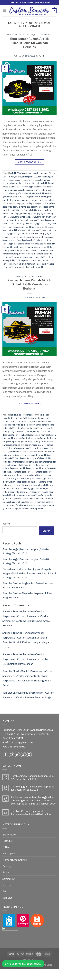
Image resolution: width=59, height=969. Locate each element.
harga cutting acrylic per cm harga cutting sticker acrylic (27, 441)
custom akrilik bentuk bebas (41, 424)
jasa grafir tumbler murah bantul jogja (31, 233)
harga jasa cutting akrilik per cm (30, 203)
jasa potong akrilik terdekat (26, 243)
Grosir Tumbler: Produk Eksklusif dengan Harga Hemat (25, 642)
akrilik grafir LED (29, 176)
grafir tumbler (43, 438)
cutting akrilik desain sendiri (40, 428)
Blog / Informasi (34, 276)
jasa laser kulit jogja (31, 240)
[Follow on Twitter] (17, 754)
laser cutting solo (17, 250)
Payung (6, 866)
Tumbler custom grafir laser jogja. (31, 263)
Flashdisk (7, 840)
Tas (4, 891)
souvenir (7, 884)
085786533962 (17, 746)
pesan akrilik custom (23, 257)
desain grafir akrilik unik (20, 193)
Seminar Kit (8, 878)
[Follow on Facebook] (5, 754)
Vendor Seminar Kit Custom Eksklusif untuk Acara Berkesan (26, 620)
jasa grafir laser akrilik (31, 230)
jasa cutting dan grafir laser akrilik (35, 458)
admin (42, 56)
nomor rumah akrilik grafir (31, 253)
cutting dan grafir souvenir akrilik (25, 190)
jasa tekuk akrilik (47, 243)
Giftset (6, 847)
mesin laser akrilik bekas (37, 250)
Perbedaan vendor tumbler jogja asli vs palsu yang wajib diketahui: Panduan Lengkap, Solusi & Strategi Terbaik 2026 (29, 573)
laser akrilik (44, 247)
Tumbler (7, 897)
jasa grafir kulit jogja (11, 230)
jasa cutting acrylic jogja (31, 213)
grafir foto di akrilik (37, 196)
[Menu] (4, 11)
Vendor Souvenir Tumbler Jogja (33, 697)
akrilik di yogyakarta (11, 176)
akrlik (10, 35)
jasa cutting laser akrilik (45, 461)
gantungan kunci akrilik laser (15, 196)
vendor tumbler (43, 35)
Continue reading (29, 162)
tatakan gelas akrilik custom (28, 260)
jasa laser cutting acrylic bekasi (34, 237)
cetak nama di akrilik (41, 421)
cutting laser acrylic (42, 431)
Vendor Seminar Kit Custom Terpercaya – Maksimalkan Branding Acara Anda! (26, 680)
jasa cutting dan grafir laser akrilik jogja (26, 220)
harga (13, 200)
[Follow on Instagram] (11, 754)
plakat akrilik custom (43, 257)
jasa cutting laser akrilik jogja (27, 223)
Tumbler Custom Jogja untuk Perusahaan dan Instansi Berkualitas (31, 812)
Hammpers (8, 853)
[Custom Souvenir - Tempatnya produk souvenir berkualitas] (29, 10)
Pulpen (6, 872)
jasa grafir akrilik (23, 227)
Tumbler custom (24, 35)
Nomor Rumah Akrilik (14, 859)
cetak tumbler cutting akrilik (21, 183)
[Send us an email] (23, 754)
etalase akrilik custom (42, 193)
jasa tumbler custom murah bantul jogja (20, 247)
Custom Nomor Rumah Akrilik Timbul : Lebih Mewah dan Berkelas (29, 284)
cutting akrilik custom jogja (21, 186)
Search (6, 523)
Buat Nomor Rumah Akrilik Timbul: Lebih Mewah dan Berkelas (29, 43)
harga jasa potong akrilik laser (34, 206)
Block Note (9, 834)
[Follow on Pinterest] (29, 754)
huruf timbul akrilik (28, 210)
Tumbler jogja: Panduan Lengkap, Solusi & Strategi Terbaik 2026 (33, 777)
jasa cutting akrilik (38, 455)
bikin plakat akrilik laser (26, 180)
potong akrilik (8, 260)
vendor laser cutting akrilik (31, 267)
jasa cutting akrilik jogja (19, 216)
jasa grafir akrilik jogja (42, 227)
